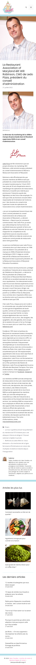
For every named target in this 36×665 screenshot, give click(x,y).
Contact (23, 660)
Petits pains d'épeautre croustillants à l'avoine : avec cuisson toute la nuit (17, 602)
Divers (7, 427)
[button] (26, 7)
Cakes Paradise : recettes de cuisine (20, 658)
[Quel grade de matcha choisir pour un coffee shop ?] (18, 561)
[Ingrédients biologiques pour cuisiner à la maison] (18, 535)
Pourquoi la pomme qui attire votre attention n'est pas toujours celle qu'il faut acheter (17, 622)
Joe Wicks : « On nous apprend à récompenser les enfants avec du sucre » (16, 634)
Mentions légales (14, 660)
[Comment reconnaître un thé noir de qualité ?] (18, 508)
